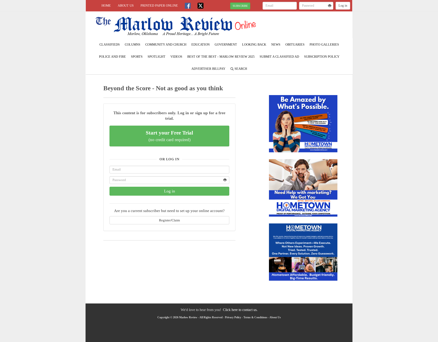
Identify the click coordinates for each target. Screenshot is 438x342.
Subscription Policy (321, 56)
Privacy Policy (233, 317)
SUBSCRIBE (240, 6)
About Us (126, 5)
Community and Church (165, 44)
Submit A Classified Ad (279, 56)
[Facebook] (187, 5)
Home (106, 5)
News (275, 44)
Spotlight (156, 56)
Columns (132, 44)
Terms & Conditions (255, 317)
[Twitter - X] (200, 5)
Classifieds (109, 44)
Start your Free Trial (169, 136)
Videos (176, 56)
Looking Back (254, 44)
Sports (137, 56)
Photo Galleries (324, 44)
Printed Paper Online (159, 5)
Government (226, 44)
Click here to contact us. (240, 310)
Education (200, 44)
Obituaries (295, 44)
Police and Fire (112, 56)
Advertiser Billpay (208, 68)
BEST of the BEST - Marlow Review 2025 (221, 56)
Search (240, 68)
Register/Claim (169, 220)
